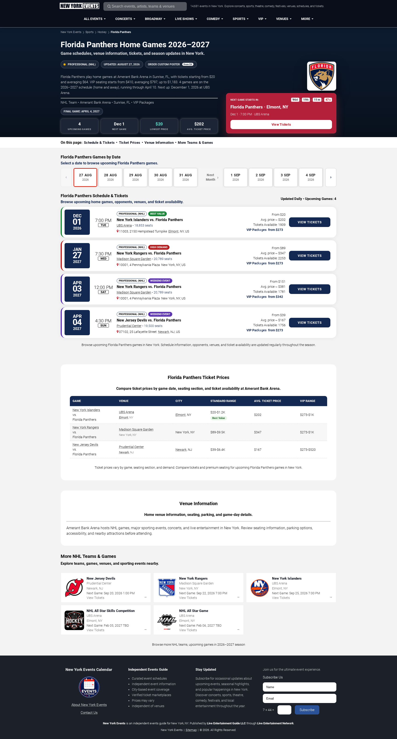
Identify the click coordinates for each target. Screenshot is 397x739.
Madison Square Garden (134, 259)
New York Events (71, 32)
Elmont (173, 231)
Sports (239, 19)
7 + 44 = (268, 710)
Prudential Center (129, 326)
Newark (163, 332)
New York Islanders (133, 220)
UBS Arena (124, 225)
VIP (260, 19)
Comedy (213, 19)
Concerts (123, 19)
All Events (93, 19)
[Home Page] (79, 6)
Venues (282, 19)
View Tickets (281, 124)
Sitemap (191, 730)
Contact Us (89, 713)
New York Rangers (132, 253)
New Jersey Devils (132, 320)
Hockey (102, 32)
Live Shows (184, 19)
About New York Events (89, 705)
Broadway (153, 19)
